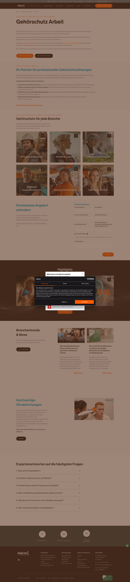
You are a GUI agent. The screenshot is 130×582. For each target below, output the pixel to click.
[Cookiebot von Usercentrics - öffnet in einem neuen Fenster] (88, 279)
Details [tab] (65, 283)
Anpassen (64, 301)
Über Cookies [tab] (85, 283)
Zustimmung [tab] (44, 283)
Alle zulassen (84, 301)
